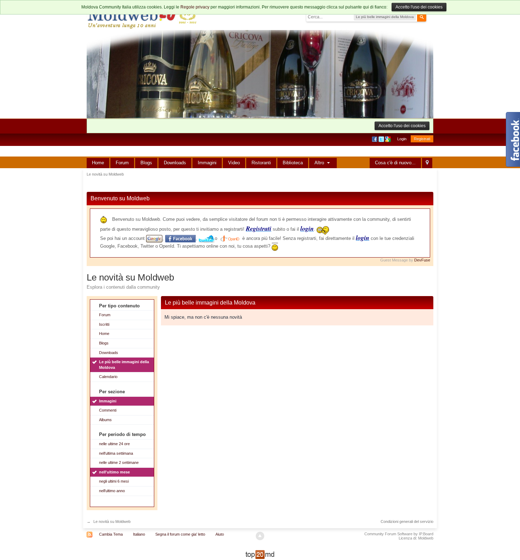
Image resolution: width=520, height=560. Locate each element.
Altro (319, 162)
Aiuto (219, 534)
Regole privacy (194, 7)
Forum (122, 162)
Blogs (146, 162)
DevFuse (422, 260)
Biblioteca (293, 162)
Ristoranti (261, 162)
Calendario (108, 377)
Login (401, 139)
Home (98, 162)
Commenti (107, 410)
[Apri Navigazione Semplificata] (427, 163)
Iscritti (104, 324)
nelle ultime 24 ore (114, 444)
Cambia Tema (111, 534)
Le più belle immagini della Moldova (124, 365)
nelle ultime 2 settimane (119, 462)
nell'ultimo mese (114, 472)
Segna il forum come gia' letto (180, 534)
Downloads (175, 162)
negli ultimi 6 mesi (114, 481)
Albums (105, 420)
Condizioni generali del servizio (407, 521)
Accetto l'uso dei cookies (419, 7)
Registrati (422, 139)
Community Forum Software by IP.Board (398, 534)
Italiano (139, 534)
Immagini (207, 162)
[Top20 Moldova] (260, 554)
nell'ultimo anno (112, 491)
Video (234, 162)
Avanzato (430, 16)
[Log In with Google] (388, 139)
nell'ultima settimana (116, 453)
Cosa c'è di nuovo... (395, 162)
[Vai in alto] (260, 536)
